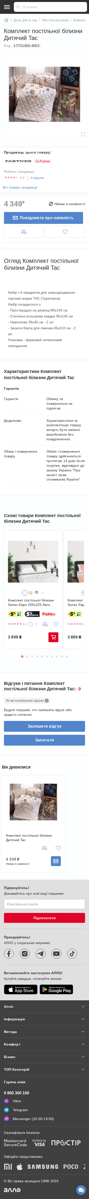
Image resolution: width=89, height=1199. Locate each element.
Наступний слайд (77, 583)
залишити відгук (44, 726)
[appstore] (21, 989)
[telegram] (40, 954)
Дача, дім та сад (25, 20)
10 (66, 656)
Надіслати (18, 6)
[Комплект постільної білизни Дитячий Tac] (33, 802)
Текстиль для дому (55, 20)
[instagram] (25, 954)
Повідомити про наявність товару (56, 861)
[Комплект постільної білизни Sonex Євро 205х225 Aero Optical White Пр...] (33, 562)
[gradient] (37, 593)
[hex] (25, 593)
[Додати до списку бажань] (65, 232)
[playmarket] (56, 989)
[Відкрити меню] (7, 7)
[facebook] (9, 954)
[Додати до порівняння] (24, 232)
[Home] (6, 20)
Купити (53, 637)
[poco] (71, 1167)
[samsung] (43, 1167)
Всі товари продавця (20, 187)
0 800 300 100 (16, 1093)
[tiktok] (72, 954)
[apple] (20, 1167)
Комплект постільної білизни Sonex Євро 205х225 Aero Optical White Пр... (31, 602)
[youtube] (56, 954)
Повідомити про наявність (47, 218)
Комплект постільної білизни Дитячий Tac (29, 837)
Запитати (44, 740)
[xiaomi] (8, 1167)
